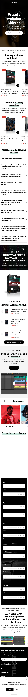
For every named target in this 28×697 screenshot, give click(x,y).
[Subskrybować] (25, 659)
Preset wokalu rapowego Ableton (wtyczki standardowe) (18, 321)
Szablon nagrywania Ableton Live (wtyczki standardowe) (19, 310)
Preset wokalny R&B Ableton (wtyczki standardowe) (16, 333)
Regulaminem (18, 663)
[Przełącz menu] (1, 2)
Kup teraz (14, 368)
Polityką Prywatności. (6, 664)
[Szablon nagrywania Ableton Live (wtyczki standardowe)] (10, 77)
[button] (26, 2)
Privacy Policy (18, 686)
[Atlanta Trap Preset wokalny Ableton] (10, 125)
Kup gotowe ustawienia (14, 33)
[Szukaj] (20, 2)
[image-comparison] (14, 383)
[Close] (26, 679)
